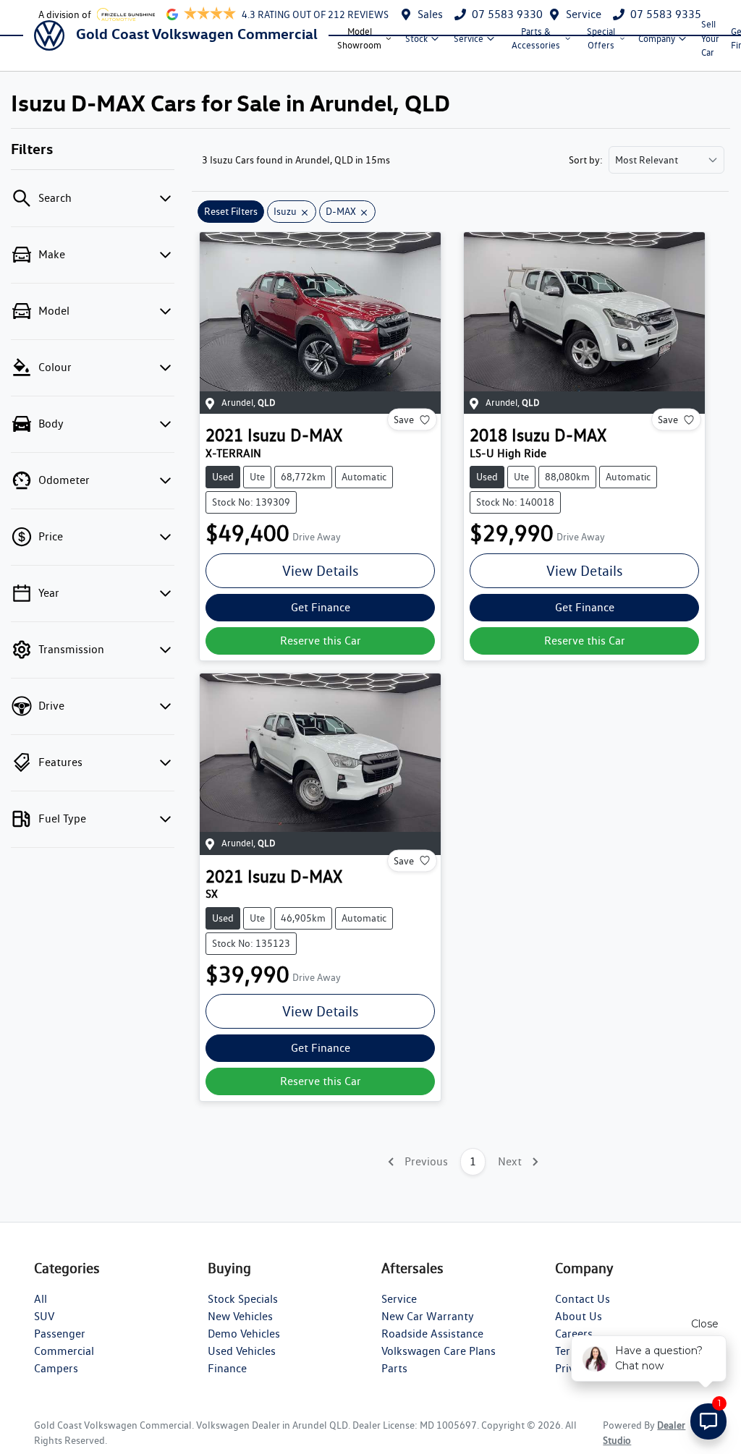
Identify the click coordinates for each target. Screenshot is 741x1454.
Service (583, 14)
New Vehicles (240, 1316)
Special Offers (601, 38)
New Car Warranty (427, 1316)
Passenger (59, 1333)
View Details (320, 570)
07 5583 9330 (507, 14)
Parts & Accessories (536, 38)
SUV (44, 1316)
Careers (574, 1333)
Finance (227, 1368)
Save (404, 419)
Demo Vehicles (244, 1333)
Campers (56, 1368)
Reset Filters (231, 211)
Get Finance (320, 607)
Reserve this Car (320, 640)
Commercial (64, 1351)
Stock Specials (243, 1299)
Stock (416, 38)
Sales (430, 14)
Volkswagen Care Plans (438, 1351)
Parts (394, 1368)
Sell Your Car (710, 38)
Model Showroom (359, 38)
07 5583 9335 (665, 14)
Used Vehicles (242, 1351)
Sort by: (586, 160)
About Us (578, 1316)
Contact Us (582, 1299)
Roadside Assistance (432, 1333)
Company (656, 38)
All (40, 1299)
